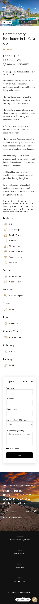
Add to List (7, 22)
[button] (34, 599)
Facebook (15, 581)
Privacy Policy (18, 517)
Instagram (23, 581)
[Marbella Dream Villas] (19, 8)
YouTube (19, 581)
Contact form (19, 567)
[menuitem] (28, 8)
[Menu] (4, 8)
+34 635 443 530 (19, 553)
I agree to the (14, 517)
